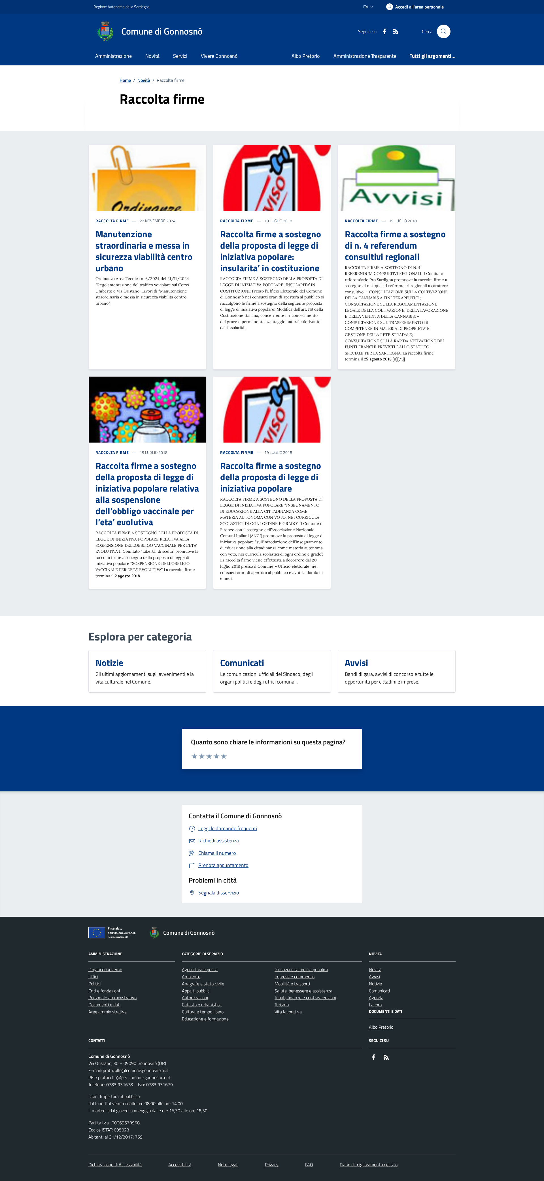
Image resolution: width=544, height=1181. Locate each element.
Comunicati (379, 990)
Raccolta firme (112, 221)
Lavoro (375, 1004)
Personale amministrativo (112, 997)
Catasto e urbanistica (202, 1004)
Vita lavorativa (288, 1011)
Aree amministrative (107, 1011)
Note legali (228, 1164)
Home (125, 80)
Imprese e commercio (294, 976)
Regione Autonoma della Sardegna (122, 7)
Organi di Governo (105, 969)
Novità (152, 56)
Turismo (282, 1004)
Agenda (376, 997)
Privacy (272, 1164)
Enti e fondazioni (104, 990)
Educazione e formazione (205, 1018)
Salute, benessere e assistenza (303, 990)
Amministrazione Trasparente (364, 56)
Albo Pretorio (306, 56)
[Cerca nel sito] (443, 31)
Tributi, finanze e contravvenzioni (305, 997)
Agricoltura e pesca (200, 969)
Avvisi (374, 976)
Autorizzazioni (195, 997)
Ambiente (191, 976)
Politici (94, 983)
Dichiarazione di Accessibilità (115, 1164)
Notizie (375, 983)
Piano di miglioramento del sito (369, 1164)
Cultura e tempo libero (203, 1011)
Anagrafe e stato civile (203, 983)
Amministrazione (113, 56)
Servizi (180, 56)
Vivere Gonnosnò (219, 56)
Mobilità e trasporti (292, 983)
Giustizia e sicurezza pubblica (301, 969)
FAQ (309, 1164)
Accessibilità (179, 1164)
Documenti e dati (104, 1004)
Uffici (93, 976)
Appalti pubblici (196, 990)
